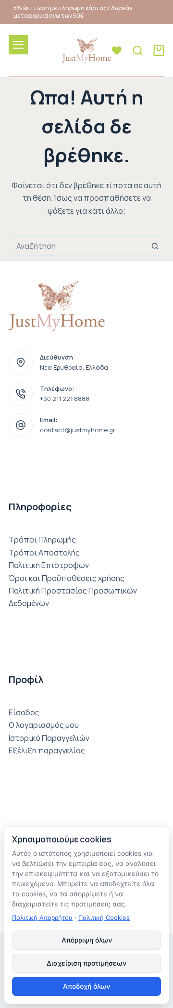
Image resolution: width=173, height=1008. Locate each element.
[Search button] (155, 246)
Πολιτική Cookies (104, 917)
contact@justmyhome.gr (77, 430)
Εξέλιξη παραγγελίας (47, 750)
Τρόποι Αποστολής (44, 552)
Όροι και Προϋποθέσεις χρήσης (66, 578)
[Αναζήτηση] (138, 50)
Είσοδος (24, 712)
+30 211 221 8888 (64, 398)
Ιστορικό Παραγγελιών (49, 738)
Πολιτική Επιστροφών (49, 565)
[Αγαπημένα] (116, 50)
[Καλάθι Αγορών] (158, 50)
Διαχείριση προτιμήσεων (86, 963)
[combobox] (77, 246)
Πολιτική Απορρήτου (42, 917)
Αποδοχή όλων (86, 986)
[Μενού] (18, 44)
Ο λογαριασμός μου (44, 725)
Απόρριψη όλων (87, 940)
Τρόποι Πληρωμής (42, 539)
